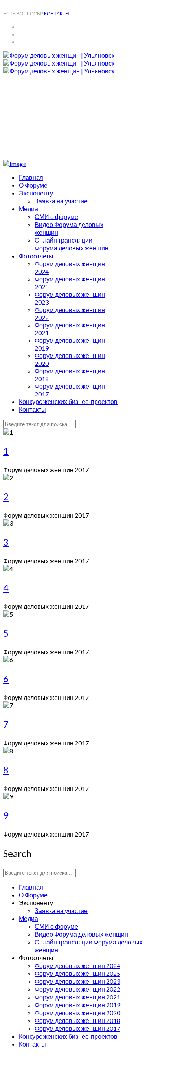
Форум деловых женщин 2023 (77, 981)
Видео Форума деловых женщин (81, 934)
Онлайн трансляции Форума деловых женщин (71, 244)
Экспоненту (36, 193)
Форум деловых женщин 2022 (77, 989)
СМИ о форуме (56, 216)
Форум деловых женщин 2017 (77, 1028)
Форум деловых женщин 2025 (77, 973)
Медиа (28, 208)
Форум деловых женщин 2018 (77, 1020)
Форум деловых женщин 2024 (77, 965)
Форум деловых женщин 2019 (77, 1004)
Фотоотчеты (36, 255)
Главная (31, 177)
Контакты (32, 409)
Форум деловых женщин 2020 (77, 1012)
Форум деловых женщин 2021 (77, 997)
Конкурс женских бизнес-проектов (68, 401)
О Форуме (33, 185)
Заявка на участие (61, 201)
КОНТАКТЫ (57, 13)
